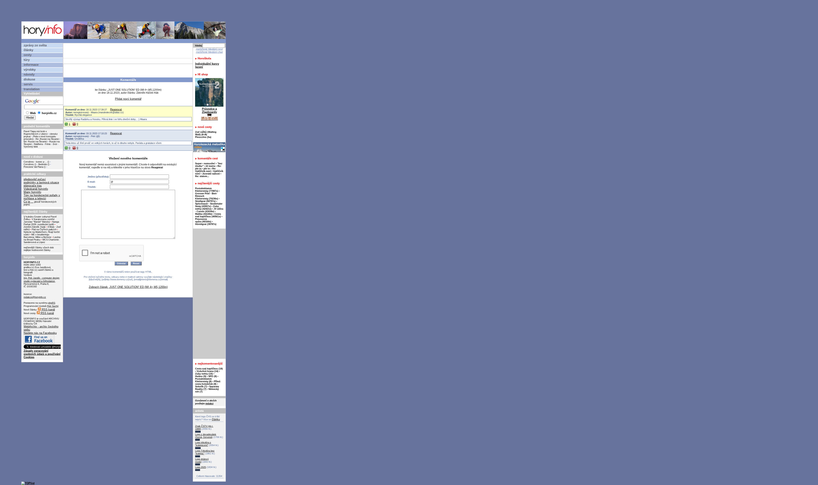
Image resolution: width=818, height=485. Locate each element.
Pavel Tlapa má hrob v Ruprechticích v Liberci (36, 132)
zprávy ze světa (35, 45)
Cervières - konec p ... (35, 161)
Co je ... (28, 201)
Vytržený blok (31, 146)
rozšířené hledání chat (209, 52)
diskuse (29, 79)
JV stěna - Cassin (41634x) (209, 210)
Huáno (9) (200, 376)
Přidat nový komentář (128, 98)
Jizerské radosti (211, 173)
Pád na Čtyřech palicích (44, 229)
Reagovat (116, 109)
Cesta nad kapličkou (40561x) (208, 215)
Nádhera (38, 144)
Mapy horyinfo (32, 192)
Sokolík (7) (201, 386)
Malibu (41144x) (203, 214)
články (28, 50)
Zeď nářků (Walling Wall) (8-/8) (205, 133)
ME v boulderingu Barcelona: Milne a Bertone (37, 235)
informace (31, 64)
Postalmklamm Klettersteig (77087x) (206, 189)
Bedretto (42, 164)
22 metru (210, 166)
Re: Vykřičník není (205, 169)
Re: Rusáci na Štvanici (47, 139)
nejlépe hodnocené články (37, 250)
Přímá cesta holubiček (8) (207, 382)
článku (216, 419)
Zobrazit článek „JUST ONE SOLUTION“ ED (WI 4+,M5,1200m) (128, 287)
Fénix (48, 144)
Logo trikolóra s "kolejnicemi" (203, 443)
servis (28, 84)
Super (198, 163)
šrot (55, 144)
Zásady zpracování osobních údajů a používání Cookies (42, 354)
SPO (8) (212, 376)
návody (29, 74)
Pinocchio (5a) (203, 137)
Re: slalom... (202, 176)
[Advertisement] (124, 10)
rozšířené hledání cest (209, 49)
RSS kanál (48, 309)
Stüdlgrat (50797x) (205, 201)
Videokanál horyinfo (36, 188)
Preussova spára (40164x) (203, 220)
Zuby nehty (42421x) (207, 207)
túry (27, 60)
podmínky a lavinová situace (41, 182)
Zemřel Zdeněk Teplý (35, 227)
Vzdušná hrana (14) (207, 371)
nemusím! (209, 163)
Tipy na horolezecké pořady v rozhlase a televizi (42, 197)
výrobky (30, 69)
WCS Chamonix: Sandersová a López (41, 240)
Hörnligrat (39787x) (205, 224)
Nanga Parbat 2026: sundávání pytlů (41, 223)
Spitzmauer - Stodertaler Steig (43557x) (208, 204)
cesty (28, 55)
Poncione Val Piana (33, 167)
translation (32, 89)
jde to (207, 168)
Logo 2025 (200, 467)
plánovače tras (33, 185)
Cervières (29, 164)
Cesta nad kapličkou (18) (209, 368)
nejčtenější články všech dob (39, 247)
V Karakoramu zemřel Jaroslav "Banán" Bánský (39, 220)
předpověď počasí (35, 179)
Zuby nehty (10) (204, 373)
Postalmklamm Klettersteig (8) (203, 380)
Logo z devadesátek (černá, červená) (205, 435)
